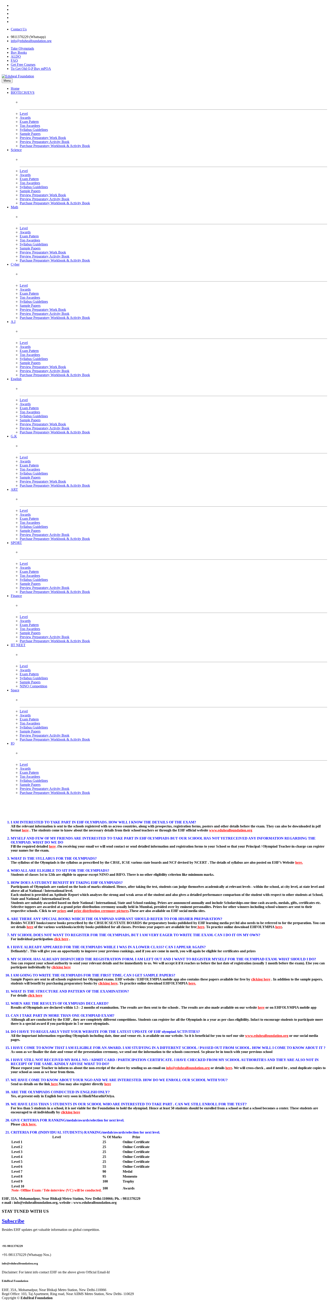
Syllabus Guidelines (34, 130)
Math (14, 207)
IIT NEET (18, 645)
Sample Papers (30, 134)
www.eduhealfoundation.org (230, 830)
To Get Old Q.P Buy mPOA (31, 68)
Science (16, 150)
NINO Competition (33, 686)
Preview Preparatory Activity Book (44, 142)
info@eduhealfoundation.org (31, 41)
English (16, 379)
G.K (14, 436)
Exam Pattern (29, 122)
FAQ (14, 60)
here (25, 830)
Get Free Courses (23, 64)
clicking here (61, 967)
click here (61, 939)
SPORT (16, 543)
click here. (28, 1124)
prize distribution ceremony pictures (101, 911)
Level (24, 113)
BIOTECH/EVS (22, 92)
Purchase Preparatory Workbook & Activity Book (55, 146)
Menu (7, 80)
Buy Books (19, 52)
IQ (13, 743)
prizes (61, 911)
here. (299, 862)
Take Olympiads (22, 48)
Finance (16, 596)
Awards (25, 117)
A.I (13, 322)
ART (14, 489)
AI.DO (16, 56)
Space (15, 690)
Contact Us (19, 29)
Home (15, 88)
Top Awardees (30, 126)
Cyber (15, 264)
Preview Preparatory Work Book (43, 138)
